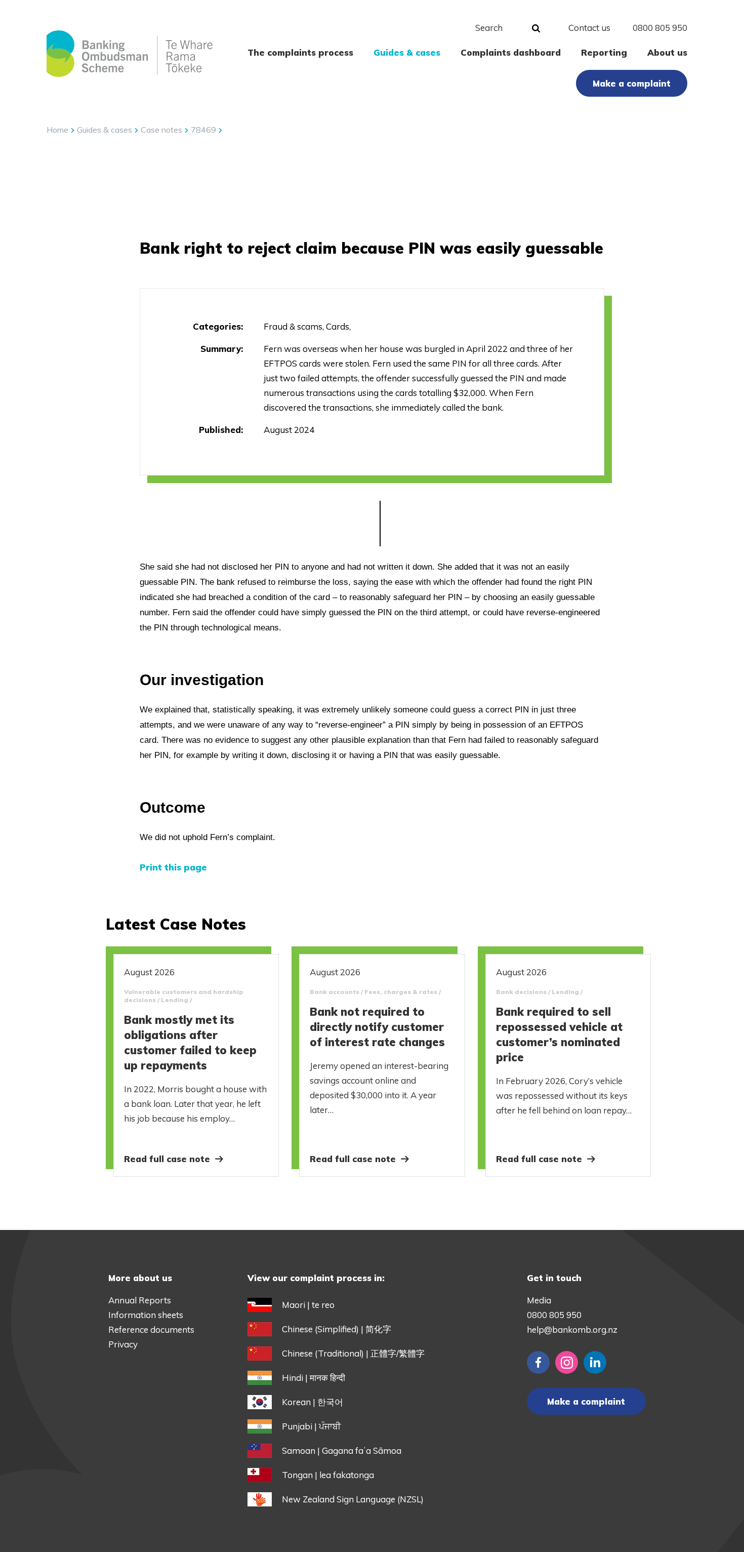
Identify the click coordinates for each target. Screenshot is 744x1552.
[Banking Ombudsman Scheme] (129, 53)
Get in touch (554, 1277)
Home (57, 130)
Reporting (604, 52)
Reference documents (151, 1329)
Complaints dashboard (511, 52)
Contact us (589, 27)
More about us (140, 1277)
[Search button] (536, 29)
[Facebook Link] (538, 1362)
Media (539, 1300)
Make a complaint (632, 83)
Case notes (162, 130)
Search (489, 27)
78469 (204, 130)
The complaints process (300, 52)
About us (667, 52)
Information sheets (145, 1314)
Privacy (123, 1344)
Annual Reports (139, 1300)
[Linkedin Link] (595, 1362)
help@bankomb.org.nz (572, 1329)
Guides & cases (407, 52)
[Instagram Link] (566, 1362)
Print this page (173, 867)
